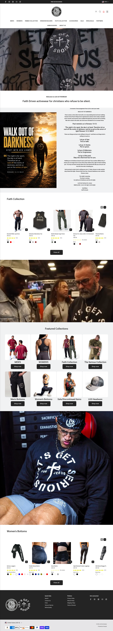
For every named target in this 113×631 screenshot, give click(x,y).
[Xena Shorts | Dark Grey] (58, 574)
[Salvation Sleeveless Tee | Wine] (36, 242)
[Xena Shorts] (62, 553)
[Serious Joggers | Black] (8, 574)
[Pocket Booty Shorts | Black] (33, 574)
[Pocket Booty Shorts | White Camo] (44, 574)
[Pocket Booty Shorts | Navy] (36, 574)
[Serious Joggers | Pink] (25, 574)
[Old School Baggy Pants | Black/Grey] (96, 574)
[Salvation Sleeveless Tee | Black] (30, 242)
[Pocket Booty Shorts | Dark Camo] (30, 574)
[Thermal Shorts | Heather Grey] (99, 242)
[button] (101, 207)
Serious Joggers (11, 566)
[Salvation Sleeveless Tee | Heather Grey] (33, 242)
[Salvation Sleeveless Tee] (40, 221)
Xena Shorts (54, 566)
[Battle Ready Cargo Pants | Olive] (52, 242)
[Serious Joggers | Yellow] (11, 574)
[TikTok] (20, 2)
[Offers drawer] (103, 11)
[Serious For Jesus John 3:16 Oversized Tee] (84, 221)
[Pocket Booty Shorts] (40, 553)
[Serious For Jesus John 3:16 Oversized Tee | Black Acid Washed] (77, 244)
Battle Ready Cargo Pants (58, 234)
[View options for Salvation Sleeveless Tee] (48, 229)
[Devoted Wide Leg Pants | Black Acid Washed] (13, 242)
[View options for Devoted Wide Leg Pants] (26, 229)
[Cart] (107, 11)
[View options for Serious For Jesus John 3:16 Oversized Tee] (93, 229)
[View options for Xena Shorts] (70, 562)
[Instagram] (9, 2)
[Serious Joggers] (18, 553)
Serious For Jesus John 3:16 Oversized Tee (83, 234)
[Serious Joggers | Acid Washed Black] (16, 574)
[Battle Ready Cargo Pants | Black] (55, 242)
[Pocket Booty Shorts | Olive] (41, 574)
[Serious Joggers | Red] (22, 574)
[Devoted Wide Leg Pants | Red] (11, 242)
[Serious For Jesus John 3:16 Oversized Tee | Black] (74, 244)
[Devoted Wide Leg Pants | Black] (8, 242)
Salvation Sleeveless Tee (35, 234)
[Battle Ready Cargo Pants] (62, 221)
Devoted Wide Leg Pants (13, 234)
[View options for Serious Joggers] (26, 562)
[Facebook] (5, 2)
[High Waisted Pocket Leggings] (84, 553)
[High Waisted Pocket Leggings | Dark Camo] (74, 574)
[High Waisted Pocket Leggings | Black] (77, 574)
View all (56, 252)
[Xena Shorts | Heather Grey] (55, 574)
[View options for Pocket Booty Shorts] (48, 562)
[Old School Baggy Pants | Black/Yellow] (102, 574)
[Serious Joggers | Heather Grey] (13, 574)
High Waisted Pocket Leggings (81, 566)
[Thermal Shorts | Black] (96, 242)
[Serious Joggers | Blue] (19, 574)
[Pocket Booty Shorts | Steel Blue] (38, 574)
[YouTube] (16, 2)
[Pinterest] (13, 2)
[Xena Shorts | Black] (52, 574)
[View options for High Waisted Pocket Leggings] (93, 562)
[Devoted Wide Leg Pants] (18, 221)
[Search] (100, 11)
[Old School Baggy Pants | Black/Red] (99, 574)
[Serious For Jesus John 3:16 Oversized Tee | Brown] (80, 244)
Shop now (17, 366)
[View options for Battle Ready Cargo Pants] (70, 229)
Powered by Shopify (102, 626)
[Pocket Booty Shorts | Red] (47, 574)
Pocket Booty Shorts (34, 566)
